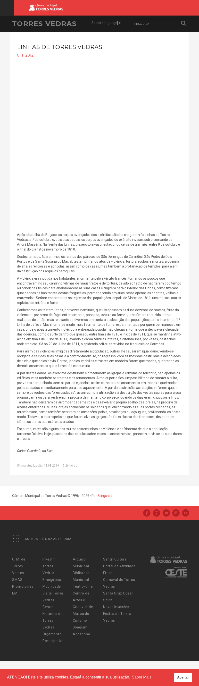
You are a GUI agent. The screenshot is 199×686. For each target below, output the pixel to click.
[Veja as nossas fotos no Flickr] (186, 513)
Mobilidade (51, 586)
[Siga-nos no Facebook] (147, 513)
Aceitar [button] (183, 677)
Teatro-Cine (83, 586)
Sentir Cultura (115, 559)
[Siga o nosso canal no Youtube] (166, 513)
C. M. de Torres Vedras (18, 566)
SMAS (17, 580)
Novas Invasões (116, 607)
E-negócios (51, 580)
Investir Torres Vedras (48, 566)
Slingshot (105, 496)
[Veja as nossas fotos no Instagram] (156, 513)
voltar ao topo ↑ (176, 671)
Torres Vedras (44, 23)
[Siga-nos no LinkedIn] (176, 513)
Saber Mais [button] (141, 677)
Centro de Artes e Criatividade (83, 600)
